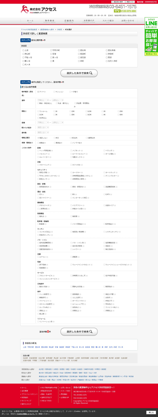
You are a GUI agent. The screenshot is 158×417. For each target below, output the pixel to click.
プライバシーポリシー (30, 394)
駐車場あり (111, 224)
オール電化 (111, 154)
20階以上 (110, 311)
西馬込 (94, 380)
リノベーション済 (46, 321)
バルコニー (44, 154)
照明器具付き (45, 187)
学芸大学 (66, 380)
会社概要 (25, 391)
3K (56, 115)
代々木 (27, 65)
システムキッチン (113, 232)
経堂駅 (117, 358)
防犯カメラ (44, 179)
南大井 (41, 373)
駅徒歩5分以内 (46, 391)
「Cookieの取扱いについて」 (25, 414)
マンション (59, 92)
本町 (82, 61)
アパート (42, 92)
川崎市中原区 (88, 369)
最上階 (42, 314)
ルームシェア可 (79, 304)
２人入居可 (77, 297)
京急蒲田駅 (33, 358)
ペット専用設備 (46, 150)
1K (56, 111)
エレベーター (45, 157)
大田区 (55, 369)
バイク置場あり (79, 224)
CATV (109, 194)
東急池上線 (43, 376)
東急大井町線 (53, 376)
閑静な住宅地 (78, 286)
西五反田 (48, 373)
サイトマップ (26, 401)
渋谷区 (73, 369)
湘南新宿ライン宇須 (120, 376)
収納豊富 (43, 268)
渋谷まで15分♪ (46, 401)
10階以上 (76, 311)
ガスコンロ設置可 (46, 304)
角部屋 (75, 216)
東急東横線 (93, 376)
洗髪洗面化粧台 (46, 249)
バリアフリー (78, 205)
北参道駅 (124, 358)
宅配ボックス (78, 157)
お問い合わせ (65, 388)
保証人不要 (111, 294)
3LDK (89, 115)
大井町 (59, 380)
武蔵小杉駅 (94, 358)
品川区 (41, 369)
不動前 (100, 380)
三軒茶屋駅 (104, 358)
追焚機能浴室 (111, 243)
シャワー (76, 249)
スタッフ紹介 (65, 391)
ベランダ (110, 150)
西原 (110, 57)
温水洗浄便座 (78, 246)
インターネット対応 (80, 198)
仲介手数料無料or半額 (49, 388)
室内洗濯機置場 (46, 243)
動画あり (59, 143)
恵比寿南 (111, 50)
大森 (48, 380)
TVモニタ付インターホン (49, 176)
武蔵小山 (42, 380)
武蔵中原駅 (27, 360)
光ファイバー (45, 198)
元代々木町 (112, 61)
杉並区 (79, 369)
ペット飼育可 (45, 294)
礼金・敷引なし (63, 103)
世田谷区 (48, 369)
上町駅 (77, 358)
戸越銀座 (80, 380)
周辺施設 (64, 394)
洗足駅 (25, 358)
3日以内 (74, 138)
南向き (42, 216)
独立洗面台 (111, 249)
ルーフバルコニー (79, 154)
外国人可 (110, 301)
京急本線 (108, 376)
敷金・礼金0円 (46, 394)
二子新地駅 (42, 360)
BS (74, 194)
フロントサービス (46, 276)
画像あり (42, 143)
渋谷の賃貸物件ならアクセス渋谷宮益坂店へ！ (94, 387)
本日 (57, 138)
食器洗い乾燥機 (79, 232)
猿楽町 (83, 54)
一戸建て (74, 92)
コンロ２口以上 (46, 232)
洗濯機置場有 (111, 187)
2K (105, 111)
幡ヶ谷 (27, 61)
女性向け (76, 307)
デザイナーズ (45, 205)
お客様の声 (65, 397)
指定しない (44, 138)
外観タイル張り (79, 209)
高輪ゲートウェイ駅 (62, 360)
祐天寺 (73, 380)
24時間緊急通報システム (82, 176)
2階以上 (43, 311)
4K (105, 115)
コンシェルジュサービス (49, 279)
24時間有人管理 (79, 179)
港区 (67, 369)
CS (41, 194)
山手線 (100, 376)
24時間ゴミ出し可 (80, 276)
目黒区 (62, 369)
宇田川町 (56, 50)
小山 (90, 373)
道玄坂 (83, 57)
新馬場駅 (49, 358)
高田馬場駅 (85, 358)
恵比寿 (83, 50)
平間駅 (34, 360)
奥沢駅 (111, 358)
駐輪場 (42, 224)
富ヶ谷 (55, 57)
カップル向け (45, 307)
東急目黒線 (83, 376)
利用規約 (25, 397)
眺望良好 (110, 286)
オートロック (111, 172)
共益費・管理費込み (81, 104)
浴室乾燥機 (44, 246)
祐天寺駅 (63, 358)
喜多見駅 (51, 360)
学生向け (110, 304)
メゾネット (77, 150)
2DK (121, 111)
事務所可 (43, 297)
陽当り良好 (44, 286)
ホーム (24, 388)
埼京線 (131, 376)
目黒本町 (68, 373)
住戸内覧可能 (111, 276)
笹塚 (54, 54)
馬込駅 (56, 358)
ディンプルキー (112, 176)
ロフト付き (77, 165)
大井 (95, 373)
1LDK (89, 111)
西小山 (87, 380)
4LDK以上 (43, 118)
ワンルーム (43, 111)
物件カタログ (26, 404)
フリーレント (45, 301)
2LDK (41, 115)
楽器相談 (76, 294)
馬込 (53, 380)
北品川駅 (41, 358)
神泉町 (111, 54)
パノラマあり (77, 143)
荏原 (85, 373)
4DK (121, 115)
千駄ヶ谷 (28, 57)
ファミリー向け (112, 307)
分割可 (109, 297)
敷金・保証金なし (45, 103)
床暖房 (75, 257)
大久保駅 (74, 360)
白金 (61, 373)
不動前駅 (70, 358)
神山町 (27, 54)
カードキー (77, 172)
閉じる (151, 412)
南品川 (55, 373)
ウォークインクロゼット (82, 265)
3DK (73, 115)
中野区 (97, 369)
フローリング (45, 165)
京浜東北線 (73, 376)
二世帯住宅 (44, 209)
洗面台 (109, 246)
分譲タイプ (111, 205)
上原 (26, 50)
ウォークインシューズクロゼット (119, 265)
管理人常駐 (44, 172)
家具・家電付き (79, 187)
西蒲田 (75, 373)
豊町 (80, 373)
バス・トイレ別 (79, 243)
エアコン (43, 257)
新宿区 (103, 369)
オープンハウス (79, 301)
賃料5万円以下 (46, 397)
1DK (73, 111)
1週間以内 (91, 138)
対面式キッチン (46, 235)
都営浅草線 (64, 376)
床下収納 (43, 265)
